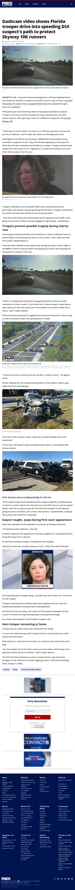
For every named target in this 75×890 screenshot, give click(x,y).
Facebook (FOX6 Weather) (44, 827)
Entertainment (6, 788)
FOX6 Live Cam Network (25, 785)
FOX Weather (25, 790)
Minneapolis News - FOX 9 (8, 843)
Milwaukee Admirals (8, 822)
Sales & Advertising (44, 836)
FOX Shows (24, 829)
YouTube (42, 811)
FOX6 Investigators (7, 786)
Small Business (44, 791)
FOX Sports (24, 822)
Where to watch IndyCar (65, 852)
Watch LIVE (25, 806)
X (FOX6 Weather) (45, 830)
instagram (61, 878)
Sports (5, 806)
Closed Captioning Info (27, 855)
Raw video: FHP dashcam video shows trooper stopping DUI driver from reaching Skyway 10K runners (35, 88)
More (44, 4)
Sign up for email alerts (28, 840)
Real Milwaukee (63, 786)
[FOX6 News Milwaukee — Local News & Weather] (8, 4)
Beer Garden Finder (64, 811)
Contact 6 (42, 780)
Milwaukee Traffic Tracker (63, 798)
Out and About (62, 788)
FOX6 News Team (26, 844)
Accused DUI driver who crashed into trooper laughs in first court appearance (28, 197)
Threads (42, 820)
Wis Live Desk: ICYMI (27, 813)
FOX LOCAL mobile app (9, 797)
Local (3, 780)
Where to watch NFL (64, 840)
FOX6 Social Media (44, 807)
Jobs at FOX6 (25, 846)
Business (42, 789)
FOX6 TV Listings (26, 815)
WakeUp (61, 777)
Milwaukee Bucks (7, 820)
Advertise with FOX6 (46, 842)
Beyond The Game (7, 815)
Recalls (42, 784)
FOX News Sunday (26, 826)
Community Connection (65, 820)
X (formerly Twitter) (45, 824)
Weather (24, 777)
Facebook (43, 813)
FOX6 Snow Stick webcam (26, 798)
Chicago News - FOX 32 (9, 840)
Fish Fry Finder (62, 813)
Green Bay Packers (7, 811)
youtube (68, 878)
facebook (54, 878)
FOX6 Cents (43, 782)
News (15, 669)
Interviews (61, 790)
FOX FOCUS (43, 844)
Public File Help (25, 851)
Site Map (4, 802)
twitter (58, 878)
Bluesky (42, 822)
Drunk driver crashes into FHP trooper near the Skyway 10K (21, 364)
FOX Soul (23, 824)
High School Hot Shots (9, 818)
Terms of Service (38, 727)
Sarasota (44, 111)
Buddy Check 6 (62, 815)
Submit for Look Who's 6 (65, 781)
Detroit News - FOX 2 (8, 846)
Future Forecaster (26, 795)
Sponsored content (45, 846)
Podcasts (5, 790)
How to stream (25, 809)
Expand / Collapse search (72, 4)
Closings (23, 793)
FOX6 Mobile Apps (26, 842)
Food (60, 793)
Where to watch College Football (65, 843)
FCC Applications (26, 853)
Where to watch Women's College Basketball (63, 859)
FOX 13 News (5, 44)
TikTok (42, 818)
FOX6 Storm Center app (28, 782)
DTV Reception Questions (25, 858)
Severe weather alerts (27, 780)
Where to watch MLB (64, 846)
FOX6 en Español (7, 799)
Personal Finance (45, 787)
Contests (23, 838)
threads (65, 878)
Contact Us (25, 835)
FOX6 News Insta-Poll (8, 795)
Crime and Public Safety (31, 669)
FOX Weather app (26, 788)
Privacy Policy (39, 726)
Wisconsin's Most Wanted (7, 783)
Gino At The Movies (64, 795)
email (72, 878)
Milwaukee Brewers (8, 809)
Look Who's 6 (62, 784)
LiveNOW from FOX (27, 818)
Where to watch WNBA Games (65, 864)
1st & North (5, 813)
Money (42, 777)
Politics (4, 793)
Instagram (43, 815)
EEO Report (24, 849)
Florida (12, 44)
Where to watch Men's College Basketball (65, 855)
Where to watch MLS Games (64, 868)
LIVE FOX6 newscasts (27, 811)
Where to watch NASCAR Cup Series (64, 849)
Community (63, 806)
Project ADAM (62, 818)
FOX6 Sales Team (45, 840)
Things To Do (62, 809)
